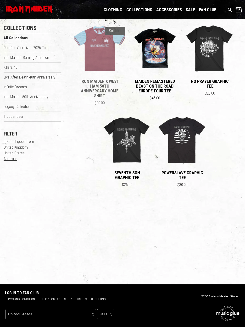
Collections (139, 9)
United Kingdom (16, 147)
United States (14, 153)
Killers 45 (10, 67)
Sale (190, 9)
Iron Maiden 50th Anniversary (26, 97)
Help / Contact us (53, 299)
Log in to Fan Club (22, 293)
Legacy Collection (17, 106)
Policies (75, 299)
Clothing (113, 9)
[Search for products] (230, 9)
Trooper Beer (13, 116)
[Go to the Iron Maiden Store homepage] (28, 9)
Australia (10, 159)
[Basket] (239, 9)
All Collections (16, 38)
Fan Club (208, 9)
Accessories (169, 9)
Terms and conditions (20, 299)
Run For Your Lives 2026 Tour (26, 47)
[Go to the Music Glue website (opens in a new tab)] (227, 313)
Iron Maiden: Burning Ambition (26, 57)
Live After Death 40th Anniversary (29, 77)
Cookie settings (96, 299)
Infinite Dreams (15, 87)
